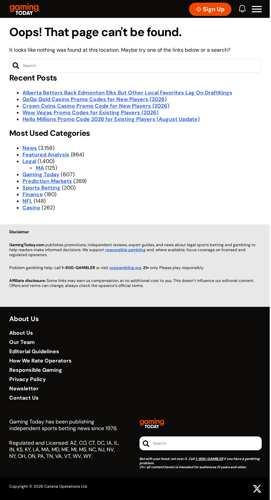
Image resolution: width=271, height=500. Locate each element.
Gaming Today (40, 174)
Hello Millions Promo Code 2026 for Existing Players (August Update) (111, 119)
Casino (31, 207)
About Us (21, 333)
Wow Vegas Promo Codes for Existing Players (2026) (90, 112)
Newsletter (24, 388)
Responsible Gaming (35, 370)
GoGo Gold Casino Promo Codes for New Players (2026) (94, 99)
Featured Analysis (45, 154)
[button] (256, 9)
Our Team (22, 342)
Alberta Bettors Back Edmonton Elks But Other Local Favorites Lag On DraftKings (127, 92)
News (29, 147)
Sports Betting (41, 187)
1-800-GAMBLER (209, 459)
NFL (27, 200)
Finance (32, 194)
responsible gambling (125, 249)
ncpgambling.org (125, 267)
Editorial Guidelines (34, 351)
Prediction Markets (47, 181)
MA (40, 167)
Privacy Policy (27, 379)
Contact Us (24, 398)
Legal (29, 161)
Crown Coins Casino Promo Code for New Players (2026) (95, 105)
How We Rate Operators (40, 361)
